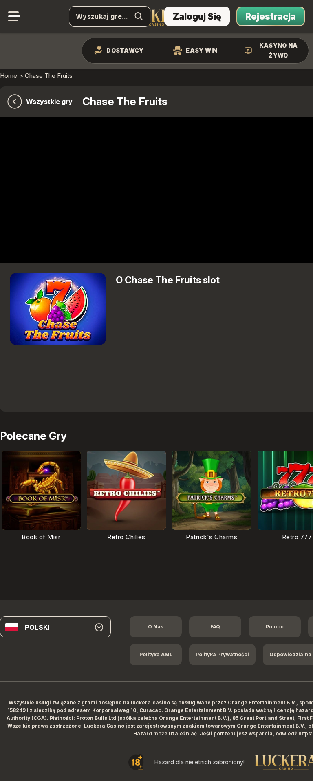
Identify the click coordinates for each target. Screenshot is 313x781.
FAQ (215, 627)
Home (8, 76)
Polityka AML (155, 654)
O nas (155, 627)
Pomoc (275, 627)
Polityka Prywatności (222, 654)
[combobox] (55, 627)
